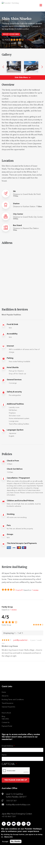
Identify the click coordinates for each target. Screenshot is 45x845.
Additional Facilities (15, 404)
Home (4, 692)
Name (4, 755)
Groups (10, 534)
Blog (3, 716)
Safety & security (14, 392)
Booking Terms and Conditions (13, 699)
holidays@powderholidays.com (18, 805)
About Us (5, 696)
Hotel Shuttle (13, 367)
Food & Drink (12, 324)
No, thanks (15, 841)
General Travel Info (8, 707)
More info (8, 836)
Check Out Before (14, 469)
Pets (9, 525)
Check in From (13, 461)
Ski (14, 191)
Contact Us (5, 722)
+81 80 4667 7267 (9, 817)
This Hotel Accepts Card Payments (22, 543)
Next (42, 67)
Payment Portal (7, 726)
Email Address (7, 746)
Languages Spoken (15, 430)
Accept (5, 841)
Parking (10, 358)
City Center (18, 214)
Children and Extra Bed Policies (20, 501)
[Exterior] (14, 66)
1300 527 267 (11, 801)
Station (16, 204)
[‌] (4, 823)
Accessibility (12, 334)
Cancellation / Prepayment (18, 478)
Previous (3, 67)
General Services (14, 380)
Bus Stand (17, 225)
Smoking (10, 514)
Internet (10, 346)
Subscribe (5, 719)
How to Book (6, 713)
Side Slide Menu (21, 77)
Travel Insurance (7, 703)
